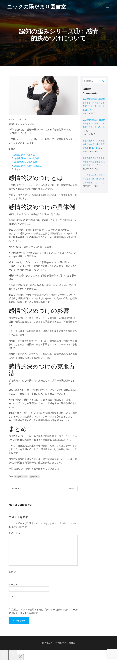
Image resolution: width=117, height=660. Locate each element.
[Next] (13, 655)
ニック (88, 109)
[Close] (20, 657)
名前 (12, 572)
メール (13, 584)
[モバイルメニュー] (107, 6)
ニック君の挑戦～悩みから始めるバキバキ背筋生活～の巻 (94, 179)
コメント (15, 532)
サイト (12, 597)
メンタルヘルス (20, 476)
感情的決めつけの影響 (25, 162)
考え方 (11, 119)
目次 (13, 148)
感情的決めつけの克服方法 (28, 165)
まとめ (17, 169)
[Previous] (4, 655)
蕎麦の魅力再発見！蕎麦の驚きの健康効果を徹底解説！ (94, 144)
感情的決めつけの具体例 (26, 158)
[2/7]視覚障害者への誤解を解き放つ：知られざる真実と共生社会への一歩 (94, 102)
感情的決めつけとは (24, 154)
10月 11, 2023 (22, 119)
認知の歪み (34, 476)
